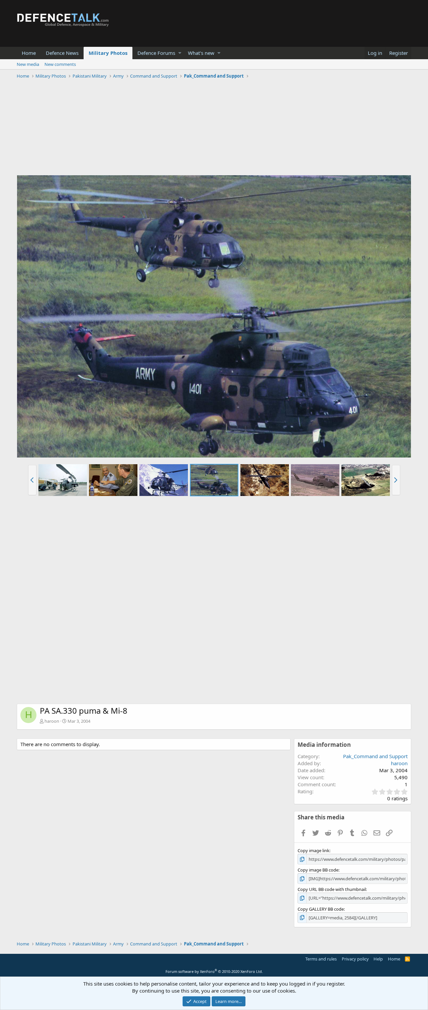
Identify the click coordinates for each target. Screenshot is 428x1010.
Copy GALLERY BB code (321, 909)
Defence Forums (156, 52)
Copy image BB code (318, 870)
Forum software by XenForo (214, 971)
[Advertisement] (214, 128)
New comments (60, 64)
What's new (201, 52)
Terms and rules (321, 959)
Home (29, 52)
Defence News (62, 52)
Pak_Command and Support (375, 756)
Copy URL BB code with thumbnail (332, 889)
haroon (51, 721)
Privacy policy (355, 959)
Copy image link (313, 850)
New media (28, 64)
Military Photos (108, 52)
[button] (180, 53)
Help (378, 959)
